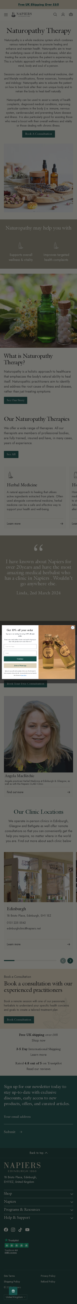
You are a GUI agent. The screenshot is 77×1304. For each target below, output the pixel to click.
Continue (20, 659)
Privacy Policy (23, 675)
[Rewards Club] (13, 1291)
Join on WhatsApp (20, 665)
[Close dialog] (72, 627)
